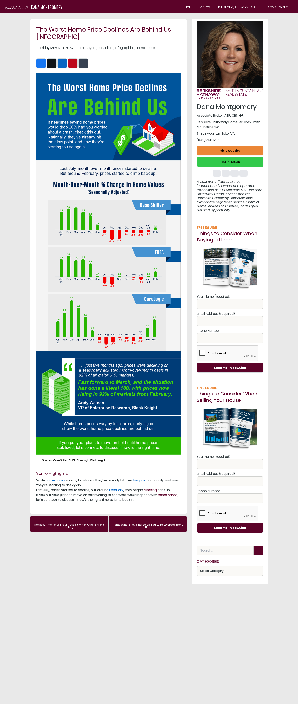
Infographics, (125, 47)
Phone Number (208, 330)
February (116, 490)
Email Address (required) (216, 313)
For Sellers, (106, 47)
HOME (189, 7)
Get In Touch (230, 162)
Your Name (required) (213, 296)
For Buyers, (88, 47)
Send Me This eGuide (230, 368)
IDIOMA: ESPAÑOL (278, 7)
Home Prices (145, 47)
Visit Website (230, 151)
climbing (150, 490)
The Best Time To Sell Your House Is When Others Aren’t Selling (69, 526)
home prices (55, 480)
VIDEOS (205, 7)
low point (140, 480)
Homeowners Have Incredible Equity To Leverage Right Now (148, 526)
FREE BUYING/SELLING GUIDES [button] (236, 7)
